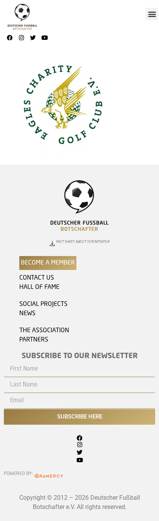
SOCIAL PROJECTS (43, 304)
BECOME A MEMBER (48, 263)
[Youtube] (44, 38)
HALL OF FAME (39, 287)
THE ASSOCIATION (44, 331)
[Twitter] (33, 38)
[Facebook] (9, 38)
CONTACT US (36, 278)
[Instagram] (21, 38)
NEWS (27, 314)
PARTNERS (33, 340)
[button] (151, 14)
